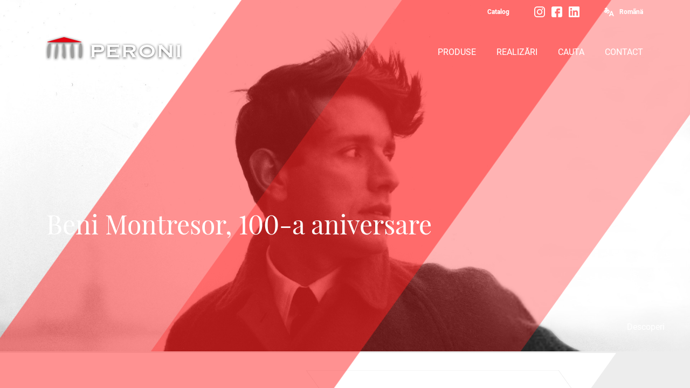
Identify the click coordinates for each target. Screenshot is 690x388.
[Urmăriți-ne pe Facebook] (556, 11)
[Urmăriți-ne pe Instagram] (539, 11)
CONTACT (624, 52)
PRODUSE (457, 52)
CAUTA (571, 52)
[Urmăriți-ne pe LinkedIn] (574, 11)
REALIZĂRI (516, 52)
